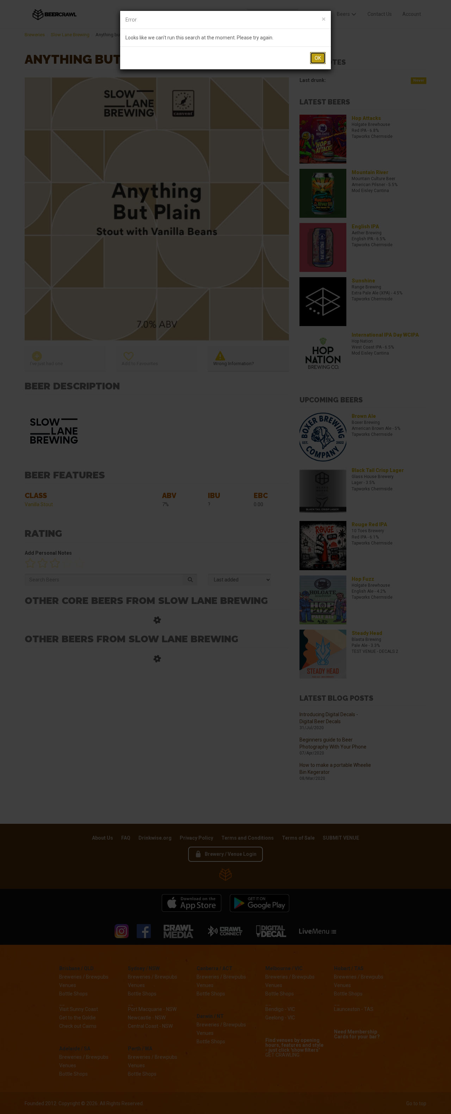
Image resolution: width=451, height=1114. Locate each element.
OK (318, 58)
